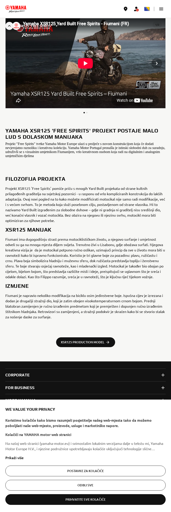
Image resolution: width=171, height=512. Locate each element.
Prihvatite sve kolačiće (85, 499)
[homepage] (15, 9)
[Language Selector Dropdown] (146, 8)
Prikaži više (14, 457)
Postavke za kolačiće (85, 471)
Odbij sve (85, 485)
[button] (161, 8)
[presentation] (85, 63)
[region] (85, 456)
